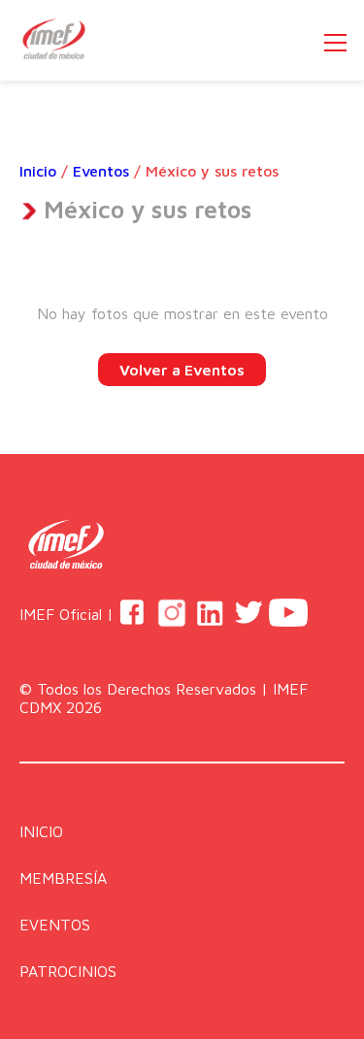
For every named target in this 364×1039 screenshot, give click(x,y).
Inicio (37, 170)
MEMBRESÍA (63, 878)
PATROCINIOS (67, 971)
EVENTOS (54, 924)
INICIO (41, 831)
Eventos (101, 170)
